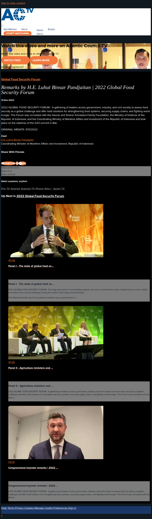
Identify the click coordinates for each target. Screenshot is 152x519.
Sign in (24, 29)
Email (22, 163)
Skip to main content (13, 3)
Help (4, 508)
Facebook (8, 163)
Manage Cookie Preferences (51, 508)
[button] (3, 26)
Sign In (40, 33)
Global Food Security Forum (20, 79)
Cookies (29, 508)
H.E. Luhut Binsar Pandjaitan (17, 140)
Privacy (19, 508)
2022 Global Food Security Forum (40, 196)
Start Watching (10, 29)
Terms (11, 508)
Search (39, 30)
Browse (51, 29)
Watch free (12, 60)
